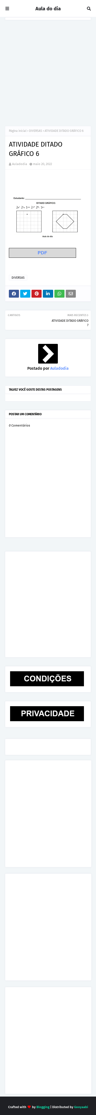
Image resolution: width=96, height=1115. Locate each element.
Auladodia (19, 164)
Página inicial (18, 131)
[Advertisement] (48, 71)
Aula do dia (48, 9)
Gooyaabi (81, 1107)
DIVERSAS (35, 131)
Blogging (42, 1107)
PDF (42, 252)
